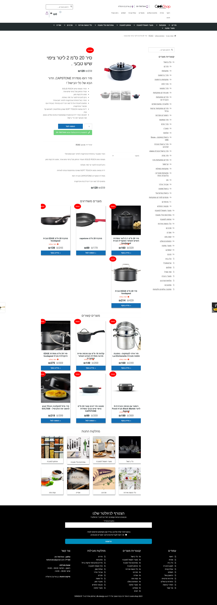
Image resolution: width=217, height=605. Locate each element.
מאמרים (141, 13)
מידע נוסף (125, 252)
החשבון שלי (168, 575)
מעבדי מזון (99, 581)
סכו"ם (100, 575)
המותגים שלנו (159, 36)
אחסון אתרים (90, 596)
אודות (162, 13)
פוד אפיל (167, 271)
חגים (168, 17)
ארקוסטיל (167, 263)
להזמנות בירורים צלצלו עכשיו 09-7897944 (71, 132)
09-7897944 (141, 6)
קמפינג (168, 249)
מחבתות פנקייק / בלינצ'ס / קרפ (162, 174)
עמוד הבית (169, 36)
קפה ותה (167, 236)
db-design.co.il (103, 596)
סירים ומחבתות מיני (160, 159)
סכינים (70, 25)
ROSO (151, 36)
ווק (167, 180)
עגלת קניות (132, 13)
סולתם (168, 267)
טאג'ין (166, 128)
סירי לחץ (165, 84)
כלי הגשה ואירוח (85, 25)
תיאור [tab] (137, 155)
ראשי (168, 13)
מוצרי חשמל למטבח (145, 25)
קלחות (166, 132)
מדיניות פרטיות (167, 578)
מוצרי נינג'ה (166, 276)
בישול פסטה (163, 188)
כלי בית (168, 258)
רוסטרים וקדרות (162, 115)
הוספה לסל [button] (90, 252)
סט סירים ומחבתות (161, 92)
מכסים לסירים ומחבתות (159, 197)
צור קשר (170, 588)
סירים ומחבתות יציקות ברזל (159, 109)
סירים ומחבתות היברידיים (162, 98)
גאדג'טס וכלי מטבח (106, 25)
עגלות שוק (99, 569)
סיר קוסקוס (164, 119)
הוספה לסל (70, 126)
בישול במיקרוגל (162, 193)
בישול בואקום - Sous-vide (160, 138)
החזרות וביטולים (167, 581)
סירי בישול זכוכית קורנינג (161, 145)
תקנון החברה (168, 566)
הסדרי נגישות (168, 584)
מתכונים (168, 285)
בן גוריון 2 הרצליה (125, 6)
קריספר (165, 164)
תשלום (123, 13)
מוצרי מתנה (170, 28)
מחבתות (162, 25)
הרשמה (108, 541)
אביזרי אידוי (164, 184)
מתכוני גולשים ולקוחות (162, 289)
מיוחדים (165, 201)
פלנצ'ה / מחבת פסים (160, 104)
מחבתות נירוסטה (162, 79)
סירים (174, 25)
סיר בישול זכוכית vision (159, 151)
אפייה (58, 25)
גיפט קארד (114, 13)
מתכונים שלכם (152, 13)
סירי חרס (165, 124)
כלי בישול (167, 62)
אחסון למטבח (125, 25)
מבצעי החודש (163, 206)
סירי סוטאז (164, 88)
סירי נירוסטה (163, 75)
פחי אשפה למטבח (95, 566)
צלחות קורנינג (165, 280)
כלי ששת (99, 578)
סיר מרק (165, 155)
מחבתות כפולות (162, 168)
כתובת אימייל (108, 521)
